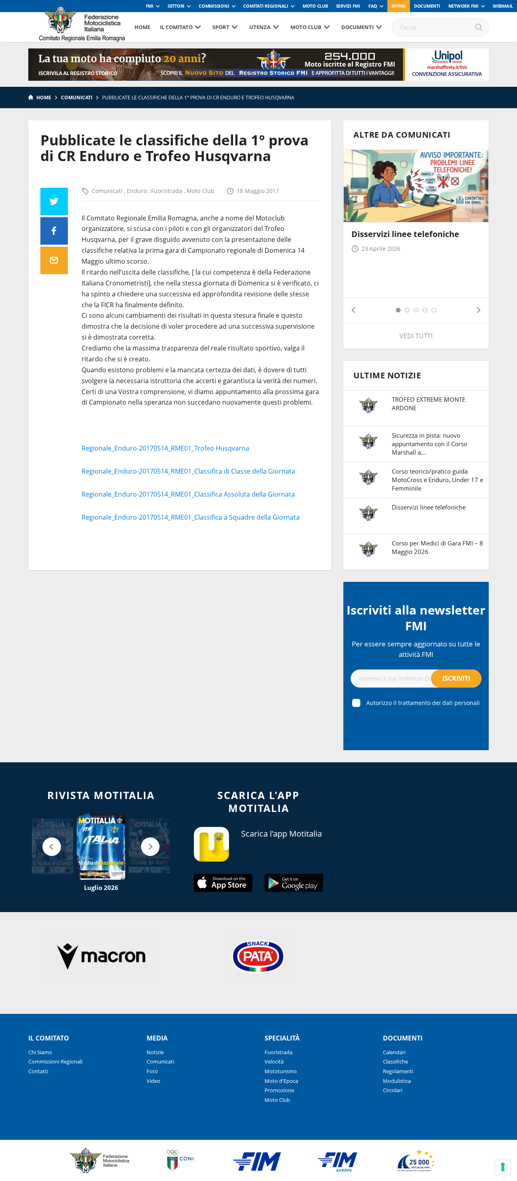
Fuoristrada (167, 191)
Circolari (392, 1090)
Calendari (394, 1052)
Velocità (274, 1061)
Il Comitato (176, 27)
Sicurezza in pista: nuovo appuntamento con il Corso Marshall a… (429, 443)
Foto (152, 1071)
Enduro (137, 191)
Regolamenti (398, 1071)
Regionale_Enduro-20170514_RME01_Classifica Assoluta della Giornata (188, 494)
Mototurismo (281, 1071)
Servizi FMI (348, 6)
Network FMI (463, 6)
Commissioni (214, 6)
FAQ (372, 6)
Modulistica (397, 1081)
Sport (220, 27)
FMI (149, 6)
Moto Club (315, 6)
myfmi (398, 6)
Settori (176, 6)
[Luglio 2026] (101, 847)
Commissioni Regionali (55, 1061)
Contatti (38, 1071)
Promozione (279, 1090)
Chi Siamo (40, 1052)
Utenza (260, 27)
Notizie (155, 1052)
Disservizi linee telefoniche (405, 234)
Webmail (503, 6)
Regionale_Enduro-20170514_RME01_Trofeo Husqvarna (165, 448)
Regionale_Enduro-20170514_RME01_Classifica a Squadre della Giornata (191, 517)
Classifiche (395, 1061)
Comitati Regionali (265, 6)
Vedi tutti (416, 335)
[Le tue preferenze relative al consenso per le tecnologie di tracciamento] (503, 1167)
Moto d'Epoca (281, 1081)
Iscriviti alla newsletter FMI (416, 618)
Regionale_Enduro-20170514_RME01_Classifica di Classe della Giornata (188, 471)
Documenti (427, 6)
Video (153, 1081)
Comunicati (76, 97)
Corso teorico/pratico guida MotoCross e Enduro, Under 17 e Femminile (437, 479)
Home (142, 27)
